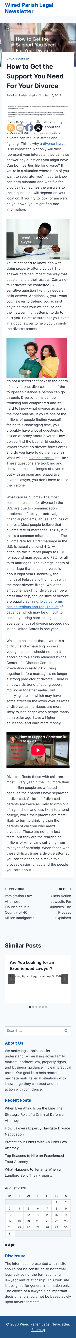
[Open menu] (67, 8)
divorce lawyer (55, 144)
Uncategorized (17, 58)
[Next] (64, 979)
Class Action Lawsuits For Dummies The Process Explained (60, 903)
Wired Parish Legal (23, 95)
